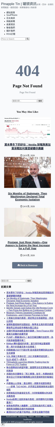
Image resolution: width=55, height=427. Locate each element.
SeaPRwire (11, 15)
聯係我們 (10, 28)
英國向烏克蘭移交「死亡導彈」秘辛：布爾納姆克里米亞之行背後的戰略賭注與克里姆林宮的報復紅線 (29, 377)
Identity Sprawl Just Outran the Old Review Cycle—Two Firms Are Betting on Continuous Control (29, 309)
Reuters (38, 417)
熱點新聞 (10, 21)
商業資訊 (10, 24)
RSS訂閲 (10, 34)
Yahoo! (31, 417)
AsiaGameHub (11, 417)
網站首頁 (10, 12)
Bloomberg (22, 417)
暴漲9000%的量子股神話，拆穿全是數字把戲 (27, 412)
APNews (46, 417)
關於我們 (10, 31)
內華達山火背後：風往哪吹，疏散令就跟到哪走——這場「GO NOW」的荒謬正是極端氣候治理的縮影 (30, 386)
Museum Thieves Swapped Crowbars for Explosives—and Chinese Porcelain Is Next (27, 314)
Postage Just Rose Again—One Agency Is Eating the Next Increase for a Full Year (27, 245)
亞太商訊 (10, 18)
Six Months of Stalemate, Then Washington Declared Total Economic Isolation (27, 196)
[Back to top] (3, 424)
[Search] (28, 39)
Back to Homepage (29, 265)
